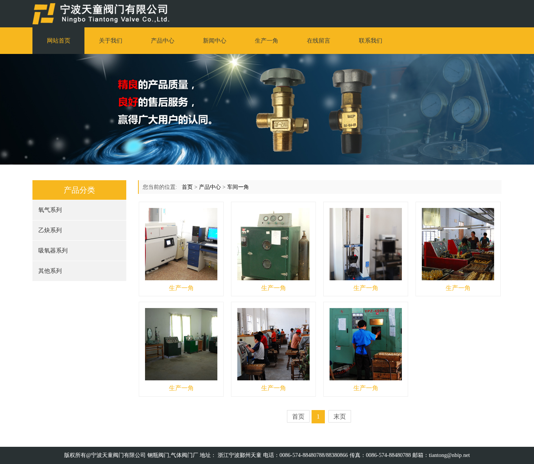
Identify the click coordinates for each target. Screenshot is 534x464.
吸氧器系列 (53, 250)
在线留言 (318, 41)
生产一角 (266, 41)
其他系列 (50, 271)
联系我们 (370, 41)
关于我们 (110, 41)
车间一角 (238, 187)
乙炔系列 (50, 230)
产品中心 (162, 41)
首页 (187, 187)
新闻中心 (214, 41)
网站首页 (58, 41)
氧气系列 (50, 210)
